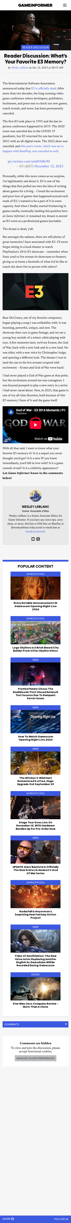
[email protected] (35, 531)
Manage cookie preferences (36, 1058)
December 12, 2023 (48, 166)
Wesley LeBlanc (19, 68)
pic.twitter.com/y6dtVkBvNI (29, 161)
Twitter (38, 539)
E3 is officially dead (43, 88)
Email (33, 539)
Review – (35, 1005)
